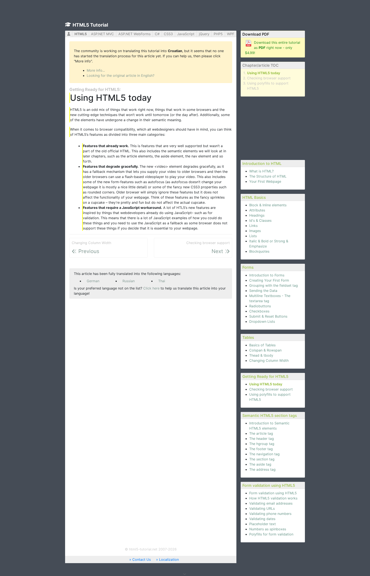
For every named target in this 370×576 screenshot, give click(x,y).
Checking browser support (269, 78)
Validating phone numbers (270, 513)
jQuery (204, 34)
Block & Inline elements (267, 205)
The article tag (261, 433)
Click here (151, 288)
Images (255, 231)
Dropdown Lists (262, 321)
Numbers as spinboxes (267, 529)
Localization (169, 559)
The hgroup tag (261, 444)
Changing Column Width (269, 360)
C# (157, 34)
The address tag (262, 469)
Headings (256, 215)
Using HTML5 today (263, 73)
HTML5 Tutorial (90, 25)
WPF (230, 34)
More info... (96, 70)
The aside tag (260, 464)
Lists (253, 236)
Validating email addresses (270, 503)
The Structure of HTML (267, 176)
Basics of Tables (262, 345)
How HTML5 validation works (273, 498)
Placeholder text (262, 524)
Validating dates (262, 519)
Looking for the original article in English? (120, 75)
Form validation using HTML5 (273, 493)
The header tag (261, 438)
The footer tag (261, 449)
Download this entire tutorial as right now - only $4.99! (272, 47)
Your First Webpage (265, 181)
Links (253, 225)
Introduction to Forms (266, 275)
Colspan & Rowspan (265, 350)
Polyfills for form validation (271, 534)
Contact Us (141, 559)
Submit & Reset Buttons (268, 316)
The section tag (262, 459)
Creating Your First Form (269, 280)
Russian (128, 281)
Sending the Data (263, 290)
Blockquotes (259, 251)
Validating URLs (262, 508)
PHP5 (218, 34)
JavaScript (185, 34)
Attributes (257, 210)
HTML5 (81, 34)
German (93, 281)
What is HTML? (261, 171)
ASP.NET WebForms (134, 34)
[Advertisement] (273, 127)
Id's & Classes (260, 220)
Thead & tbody (261, 355)
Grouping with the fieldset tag (273, 285)
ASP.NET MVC (102, 34)
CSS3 (168, 34)
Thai (161, 281)
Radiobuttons (260, 306)
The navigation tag (264, 454)
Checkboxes (259, 311)
